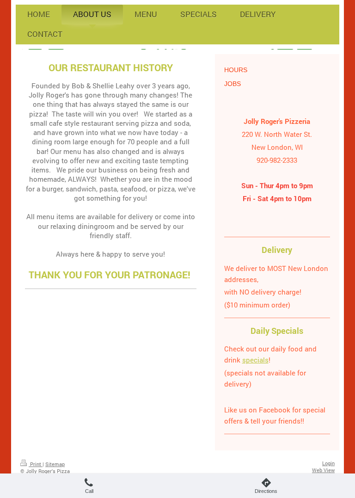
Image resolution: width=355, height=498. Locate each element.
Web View (323, 470)
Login (328, 463)
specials (255, 359)
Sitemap (55, 464)
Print (36, 464)
